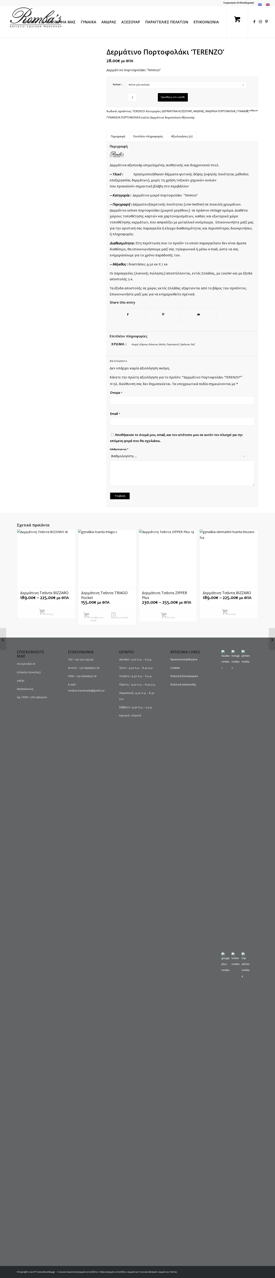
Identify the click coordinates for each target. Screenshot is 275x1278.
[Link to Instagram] (260, 22)
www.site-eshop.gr (46, 1272)
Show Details (122, 618)
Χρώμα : (117, 84)
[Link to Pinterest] (267, 22)
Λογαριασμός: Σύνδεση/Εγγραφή (238, 3)
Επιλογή (49, 614)
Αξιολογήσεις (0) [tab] (181, 136)
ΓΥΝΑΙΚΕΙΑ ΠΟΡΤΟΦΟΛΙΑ (122, 117)
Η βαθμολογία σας (119, 449)
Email (115, 414)
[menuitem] (238, 3)
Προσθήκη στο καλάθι (173, 97)
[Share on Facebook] (127, 315)
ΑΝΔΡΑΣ (198, 111)
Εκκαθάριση (252, 111)
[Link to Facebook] (254, 22)
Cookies (175, 668)
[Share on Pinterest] (163, 315)
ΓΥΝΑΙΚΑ (242, 111)
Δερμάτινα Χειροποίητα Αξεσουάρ (172, 117)
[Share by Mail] (198, 315)
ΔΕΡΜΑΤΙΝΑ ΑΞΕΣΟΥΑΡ (177, 111)
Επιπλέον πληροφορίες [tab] (148, 136)
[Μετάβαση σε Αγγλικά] (268, 4)
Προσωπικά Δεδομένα (183, 659)
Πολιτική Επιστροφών (184, 676)
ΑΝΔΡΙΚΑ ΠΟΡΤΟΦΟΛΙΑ (220, 111)
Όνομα (116, 393)
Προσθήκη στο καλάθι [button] (96, 619)
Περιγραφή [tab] (118, 136)
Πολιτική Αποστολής (183, 684)
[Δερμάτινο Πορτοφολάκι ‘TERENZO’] (3, 639)
